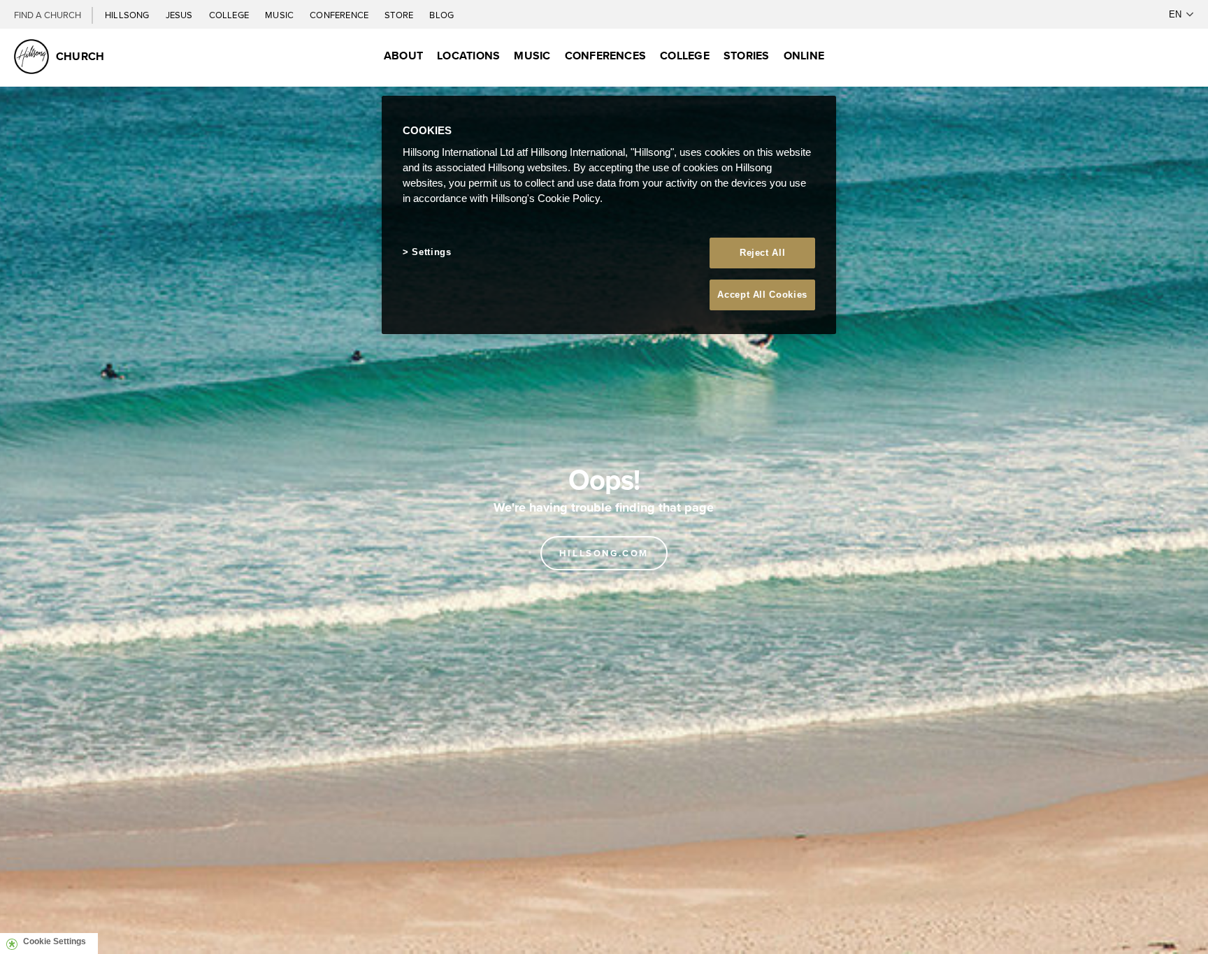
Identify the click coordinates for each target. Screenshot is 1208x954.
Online (804, 56)
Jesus (180, 14)
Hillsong (128, 14)
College (230, 14)
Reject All (763, 252)
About (403, 56)
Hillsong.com (604, 553)
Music (280, 14)
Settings (431, 252)
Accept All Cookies (762, 294)
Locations (468, 56)
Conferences (606, 56)
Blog (441, 14)
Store (399, 14)
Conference (340, 14)
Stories (747, 56)
